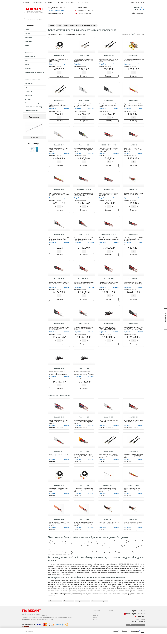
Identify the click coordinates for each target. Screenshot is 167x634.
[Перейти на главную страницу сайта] (33, 10)
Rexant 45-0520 (59, 368)
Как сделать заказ (28, 631)
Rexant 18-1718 (59, 55)
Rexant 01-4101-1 (83, 279)
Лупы (26, 60)
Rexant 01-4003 (109, 279)
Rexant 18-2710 (109, 451)
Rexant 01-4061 (59, 451)
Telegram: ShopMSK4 (84, 13)
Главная (52, 25)
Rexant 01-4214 (133, 234)
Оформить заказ (137, 13)
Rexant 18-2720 (133, 451)
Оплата (49, 2)
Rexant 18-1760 (84, 485)
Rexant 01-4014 (84, 323)
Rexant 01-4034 (59, 189)
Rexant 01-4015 (59, 323)
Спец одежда (29, 83)
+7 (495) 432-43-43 (56, 7)
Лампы (27, 64)
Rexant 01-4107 (133, 323)
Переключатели (30, 56)
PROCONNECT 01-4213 (108, 234)
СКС (26, 87)
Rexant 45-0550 (84, 368)
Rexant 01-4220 (84, 451)
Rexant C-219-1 (108, 519)
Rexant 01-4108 (109, 189)
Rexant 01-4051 (109, 417)
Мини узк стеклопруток (82, 601)
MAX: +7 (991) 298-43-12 (85, 10)
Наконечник (29, 53)
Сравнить (115, 631)
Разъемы (28, 49)
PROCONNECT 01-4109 (84, 189)
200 (143, 34)
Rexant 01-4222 (59, 519)
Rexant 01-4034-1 (108, 485)
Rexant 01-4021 (59, 145)
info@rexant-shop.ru (137, 621)
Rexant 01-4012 (59, 234)
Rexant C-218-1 (133, 189)
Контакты (71, 2)
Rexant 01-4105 (59, 279)
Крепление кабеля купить (99, 601)
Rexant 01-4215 (133, 145)
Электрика (28, 41)
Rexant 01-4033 (133, 100)
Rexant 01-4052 (133, 417)
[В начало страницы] (142, 631)
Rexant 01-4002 (109, 100)
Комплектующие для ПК (32, 110)
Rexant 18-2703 (109, 55)
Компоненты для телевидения (34, 72)
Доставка (59, 2)
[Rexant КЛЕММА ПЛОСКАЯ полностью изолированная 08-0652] (41, 128)
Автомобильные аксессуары (34, 107)
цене (60, 34)
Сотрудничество (97, 613)
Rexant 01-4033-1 (133, 485)
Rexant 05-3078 (133, 55)
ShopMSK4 (140, 617)
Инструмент (28, 37)
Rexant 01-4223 (84, 519)
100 (138, 34)
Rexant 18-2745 (59, 100)
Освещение (28, 95)
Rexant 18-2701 (84, 55)
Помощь (27, 2)
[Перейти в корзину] (131, 9)
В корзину (59, 76)
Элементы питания (31, 76)
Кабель (27, 29)
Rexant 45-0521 (109, 323)
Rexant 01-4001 (84, 100)
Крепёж (27, 33)
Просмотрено (135, 631)
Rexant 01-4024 (84, 417)
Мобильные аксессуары (32, 103)
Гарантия (39, 2)
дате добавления (70, 34)
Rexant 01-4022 (84, 145)
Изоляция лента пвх (55, 601)
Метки (59, 25)
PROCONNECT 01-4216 (108, 145)
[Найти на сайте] (142, 19)
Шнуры (27, 45)
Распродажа (96, 610)
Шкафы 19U (28, 91)
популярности (81, 34)
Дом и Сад (28, 99)
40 (133, 34)
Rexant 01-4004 (133, 279)
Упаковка (28, 68)
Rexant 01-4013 (84, 234)
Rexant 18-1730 (59, 485)
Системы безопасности (32, 80)
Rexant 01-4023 (59, 417)
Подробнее (34, 137)
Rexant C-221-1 (133, 519)
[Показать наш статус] (34, 149)
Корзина (124, 631)
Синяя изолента (68, 601)
